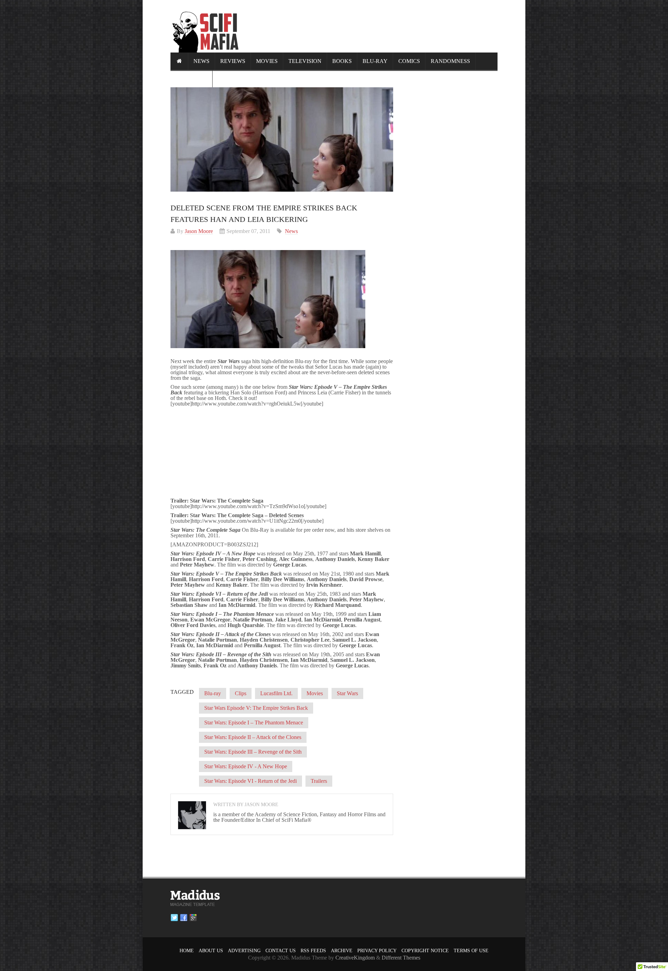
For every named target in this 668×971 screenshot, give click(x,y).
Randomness (450, 61)
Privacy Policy (377, 950)
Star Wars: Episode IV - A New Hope (245, 766)
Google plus (193, 918)
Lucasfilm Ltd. (276, 693)
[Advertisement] (371, 26)
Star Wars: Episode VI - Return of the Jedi (250, 781)
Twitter (174, 918)
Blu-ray (375, 61)
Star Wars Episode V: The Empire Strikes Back (256, 708)
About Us (211, 950)
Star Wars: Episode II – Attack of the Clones (252, 737)
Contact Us (280, 950)
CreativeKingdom (355, 958)
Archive (341, 950)
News (201, 61)
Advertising (244, 950)
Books (342, 61)
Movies (267, 61)
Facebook (184, 918)
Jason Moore (199, 231)
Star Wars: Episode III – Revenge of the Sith (253, 752)
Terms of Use (471, 950)
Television (304, 61)
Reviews (232, 61)
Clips (240, 693)
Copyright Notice (425, 950)
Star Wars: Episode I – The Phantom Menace (253, 722)
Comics (409, 61)
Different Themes (401, 958)
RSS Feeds (313, 950)
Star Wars (347, 693)
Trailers (319, 781)
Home (187, 950)
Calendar (191, 78)
